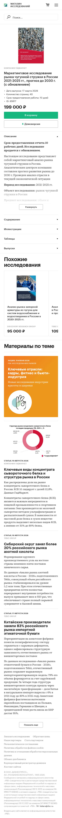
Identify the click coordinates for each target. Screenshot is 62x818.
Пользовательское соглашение (21, 744)
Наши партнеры (12, 740)
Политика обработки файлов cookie (24, 748)
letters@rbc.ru (46, 805)
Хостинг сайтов (12, 767)
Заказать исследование (17, 737)
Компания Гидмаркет (15, 68)
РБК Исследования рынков (22, 363)
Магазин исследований (20, 5)
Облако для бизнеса (15, 759)
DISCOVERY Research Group (21, 326)
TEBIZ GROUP (10, 538)
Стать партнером (33, 740)
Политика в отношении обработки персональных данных (31, 754)
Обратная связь (41, 737)
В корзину (31, 115)
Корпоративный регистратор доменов (25, 763)
